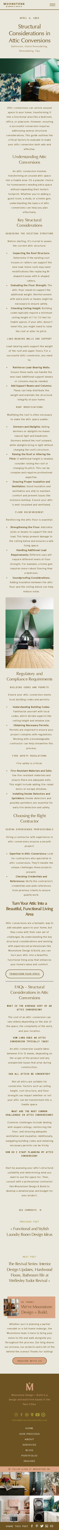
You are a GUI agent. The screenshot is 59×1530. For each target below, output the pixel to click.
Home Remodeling (36, 46)
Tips (37, 50)
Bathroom (17, 46)
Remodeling (26, 50)
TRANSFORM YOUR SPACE (24, 973)
